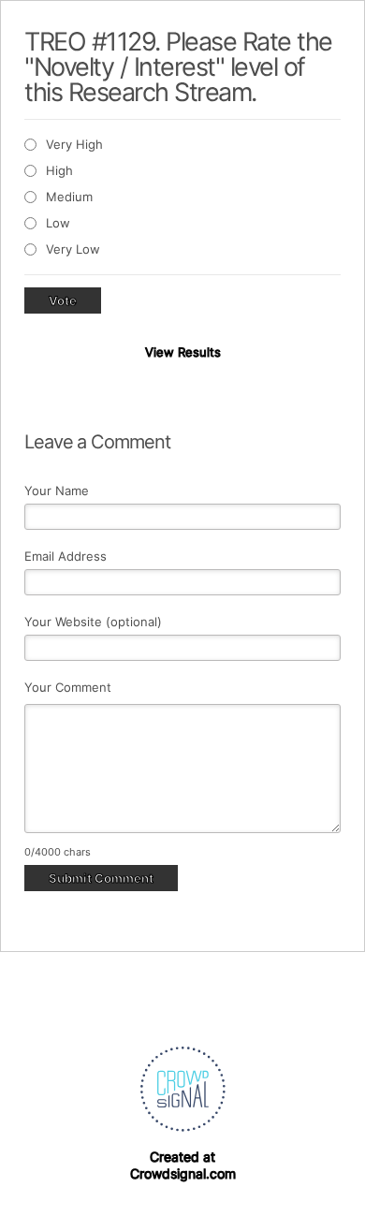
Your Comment (67, 687)
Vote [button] (63, 300)
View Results (183, 351)
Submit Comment (101, 878)
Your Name (56, 490)
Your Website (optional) (93, 621)
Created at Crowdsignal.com (183, 1165)
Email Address (65, 556)
